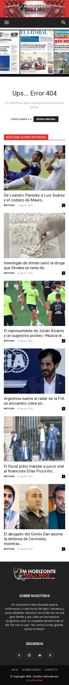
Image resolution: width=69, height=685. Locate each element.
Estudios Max (34, 680)
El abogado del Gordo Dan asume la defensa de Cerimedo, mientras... (33, 539)
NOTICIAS (9, 205)
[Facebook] (19, 655)
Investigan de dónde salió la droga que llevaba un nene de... (34, 265)
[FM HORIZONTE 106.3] (34, 9)
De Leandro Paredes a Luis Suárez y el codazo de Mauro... (34, 197)
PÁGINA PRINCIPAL (46, 119)
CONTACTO (51, 669)
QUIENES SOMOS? (31, 669)
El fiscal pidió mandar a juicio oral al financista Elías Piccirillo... (34, 468)
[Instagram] (29, 655)
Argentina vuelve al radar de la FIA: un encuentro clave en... (34, 401)
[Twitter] (50, 655)
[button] (6, 22)
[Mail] (40, 655)
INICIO (15, 669)
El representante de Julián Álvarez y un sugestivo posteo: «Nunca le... (34, 333)
